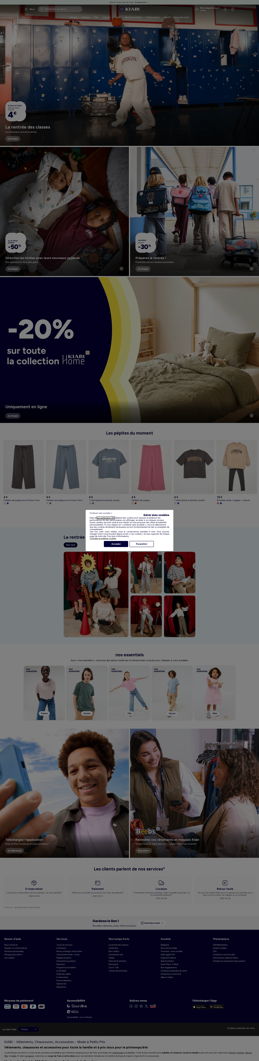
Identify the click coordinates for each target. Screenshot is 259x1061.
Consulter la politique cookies (103, 538)
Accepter (116, 544)
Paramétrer (141, 544)
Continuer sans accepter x (101, 513)
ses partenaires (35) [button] (106, 518)
